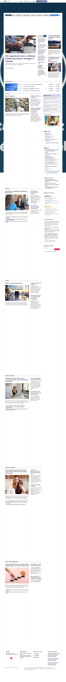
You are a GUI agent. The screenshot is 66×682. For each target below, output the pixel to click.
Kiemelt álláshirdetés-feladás (52, 172)
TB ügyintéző (49, 133)
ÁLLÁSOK (40, 15)
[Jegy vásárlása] (54, 84)
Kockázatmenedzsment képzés (28, 86)
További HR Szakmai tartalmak (49, 240)
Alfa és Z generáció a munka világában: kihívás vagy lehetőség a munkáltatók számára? (51, 109)
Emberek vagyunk (41, 63)
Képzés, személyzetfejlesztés (11, 561)
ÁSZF (27, 667)
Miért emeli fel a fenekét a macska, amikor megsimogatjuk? (52, 214)
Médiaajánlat (35, 668)
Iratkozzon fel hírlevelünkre (29, 669)
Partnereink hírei (50, 193)
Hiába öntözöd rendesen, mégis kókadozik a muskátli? (52, 203)
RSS (25, 667)
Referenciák (36, 667)
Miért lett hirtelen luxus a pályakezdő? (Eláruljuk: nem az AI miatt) (16, 592)
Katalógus (33, 1)
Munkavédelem (53, 16)
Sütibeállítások (40, 668)
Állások (47, 148)
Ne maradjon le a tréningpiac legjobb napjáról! (31, 90)
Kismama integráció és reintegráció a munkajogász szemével (51, 188)
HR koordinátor (49, 136)
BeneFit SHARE (54, 15)
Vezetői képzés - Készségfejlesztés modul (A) (31, 88)
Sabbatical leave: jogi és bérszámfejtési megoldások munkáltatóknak (15, 407)
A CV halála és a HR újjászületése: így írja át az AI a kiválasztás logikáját (17, 217)
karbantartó (47, 155)
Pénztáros (48, 168)
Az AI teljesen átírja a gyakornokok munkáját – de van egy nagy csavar (42, 46)
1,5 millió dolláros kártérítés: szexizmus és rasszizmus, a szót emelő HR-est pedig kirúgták (42, 58)
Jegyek (58, 84)
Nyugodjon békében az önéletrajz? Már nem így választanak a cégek (17, 222)
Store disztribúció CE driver (51, 159)
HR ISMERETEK (18, 15)
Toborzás (7, 188)
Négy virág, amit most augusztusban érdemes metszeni (51, 201)
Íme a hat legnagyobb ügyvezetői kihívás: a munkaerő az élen (17, 500)
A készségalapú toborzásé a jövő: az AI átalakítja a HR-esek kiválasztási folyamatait (16, 219)
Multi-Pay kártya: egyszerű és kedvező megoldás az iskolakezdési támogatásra (51, 98)
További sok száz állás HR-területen (52, 142)
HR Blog (7, 93)
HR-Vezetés (9, 16)
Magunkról (41, 667)
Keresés (45, 247)
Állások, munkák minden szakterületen (52, 171)
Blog (21, 1)
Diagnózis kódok (49, 245)
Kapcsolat (45, 667)
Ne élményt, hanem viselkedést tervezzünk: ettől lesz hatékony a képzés (17, 590)
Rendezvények (49, 178)
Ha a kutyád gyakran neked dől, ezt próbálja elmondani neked (51, 212)
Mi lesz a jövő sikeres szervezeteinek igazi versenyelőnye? (51, 106)
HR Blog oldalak (49, 219)
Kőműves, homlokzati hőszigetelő (51, 153)
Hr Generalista (49, 137)
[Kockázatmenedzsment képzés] (11, 87)
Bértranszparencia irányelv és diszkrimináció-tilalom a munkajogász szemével (51, 180)
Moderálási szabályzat (28, 668)
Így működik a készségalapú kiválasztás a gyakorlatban (41, 67)
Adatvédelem (50, 667)
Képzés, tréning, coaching (21, 16)
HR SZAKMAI (8, 15)
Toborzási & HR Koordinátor (51, 139)
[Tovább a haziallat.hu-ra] (52, 206)
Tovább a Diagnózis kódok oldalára (50, 251)
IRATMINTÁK (46, 15)
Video (8, 651)
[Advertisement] (36, 154)
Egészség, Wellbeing (9, 375)
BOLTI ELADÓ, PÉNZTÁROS (51, 160)
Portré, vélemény (42, 16)
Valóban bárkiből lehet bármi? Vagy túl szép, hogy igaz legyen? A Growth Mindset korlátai (42, 52)
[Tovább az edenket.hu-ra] (52, 196)
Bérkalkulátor (26, 1)
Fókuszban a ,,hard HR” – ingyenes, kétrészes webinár (32, 84)
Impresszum (31, 667)
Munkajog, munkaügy (10, 467)
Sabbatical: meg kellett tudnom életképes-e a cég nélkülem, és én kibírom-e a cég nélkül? (17, 409)
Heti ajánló (48, 95)
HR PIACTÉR (33, 15)
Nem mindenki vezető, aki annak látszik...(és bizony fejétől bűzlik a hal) (16, 502)
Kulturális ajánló (53, 651)
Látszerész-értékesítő (50, 162)
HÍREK (13, 15)
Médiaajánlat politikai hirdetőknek (50, 668)
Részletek (51, 84)
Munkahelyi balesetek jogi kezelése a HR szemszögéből (15, 504)
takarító (46, 152)
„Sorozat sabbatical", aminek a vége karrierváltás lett (15, 405)
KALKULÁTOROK (26, 15)
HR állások (48, 131)
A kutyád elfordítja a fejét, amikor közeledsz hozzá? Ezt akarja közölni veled (52, 209)
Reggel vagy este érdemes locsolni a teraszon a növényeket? (51, 198)
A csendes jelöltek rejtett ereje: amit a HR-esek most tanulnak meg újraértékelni (42, 40)
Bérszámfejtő (49, 134)
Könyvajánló (24, 651)
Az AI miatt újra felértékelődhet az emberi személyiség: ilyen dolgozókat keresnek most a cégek (42, 73)
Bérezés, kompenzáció (32, 16)
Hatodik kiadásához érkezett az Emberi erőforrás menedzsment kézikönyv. (25, 656)
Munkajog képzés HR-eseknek (50, 183)
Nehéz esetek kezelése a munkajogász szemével (52, 185)
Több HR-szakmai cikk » (10, 68)
